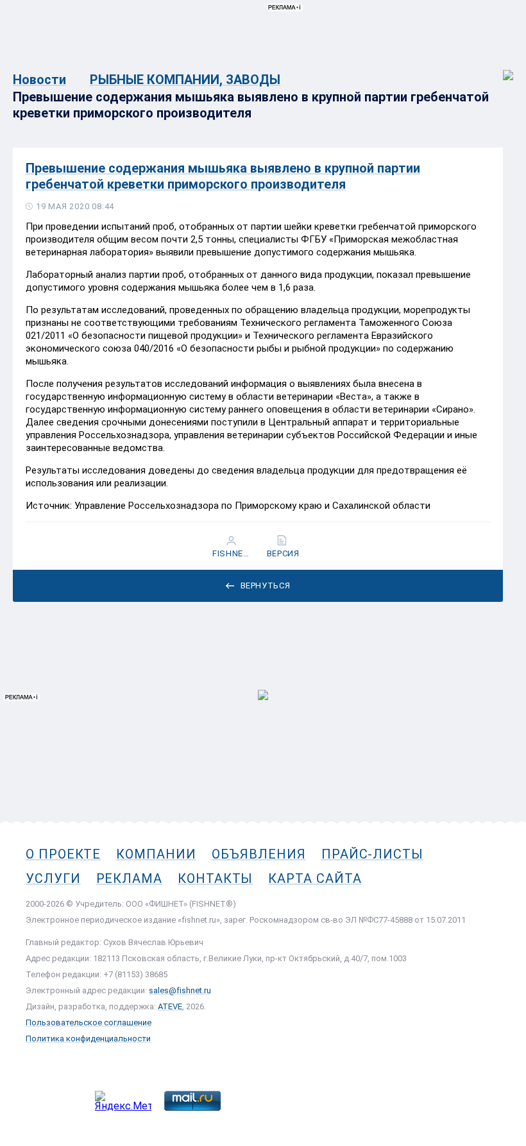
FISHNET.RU (232, 554)
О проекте (63, 854)
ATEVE (170, 1006)
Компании (156, 854)
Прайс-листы (372, 854)
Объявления (259, 854)
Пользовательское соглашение (88, 1022)
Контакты (215, 878)
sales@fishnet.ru (180, 990)
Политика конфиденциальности (88, 1038)
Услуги (53, 878)
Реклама (129, 878)
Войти (499, 68)
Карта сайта (314, 878)
